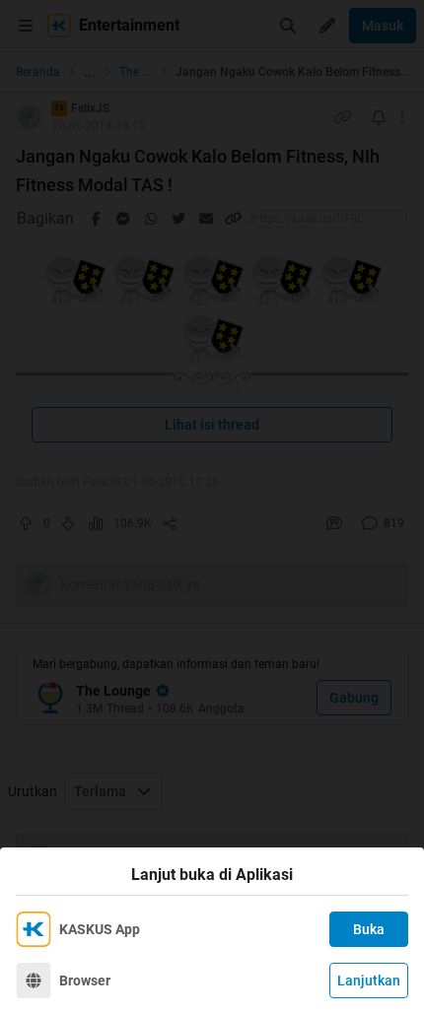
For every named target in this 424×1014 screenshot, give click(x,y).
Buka (369, 929)
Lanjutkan (368, 980)
